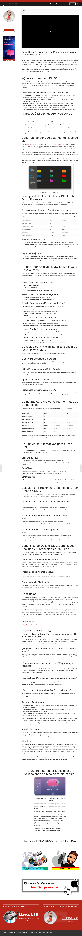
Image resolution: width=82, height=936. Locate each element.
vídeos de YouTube (33, 144)
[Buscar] (77, 4)
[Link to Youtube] (76, 1)
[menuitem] (52, 4)
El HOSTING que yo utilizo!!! (62, 0)
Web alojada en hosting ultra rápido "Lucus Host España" (23, 932)
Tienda (69, 0)
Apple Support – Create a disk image (32, 625)
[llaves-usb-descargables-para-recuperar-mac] (35, 859)
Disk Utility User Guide (28, 627)
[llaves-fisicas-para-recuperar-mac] (65, 859)
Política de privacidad (41, 932)
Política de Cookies (49, 932)
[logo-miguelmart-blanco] (10, 4)
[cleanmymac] (50, 786)
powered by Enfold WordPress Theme (10, 934)
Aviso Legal (35, 932)
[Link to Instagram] (78, 1)
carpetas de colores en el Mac (53, 144)
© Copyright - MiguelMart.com (8, 932)
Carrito (73, 0)
